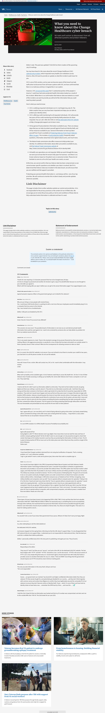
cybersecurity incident (33, 74)
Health (16, 101)
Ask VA (72, 256)
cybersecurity (52, 212)
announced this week (42, 91)
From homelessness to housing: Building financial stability (78, 649)
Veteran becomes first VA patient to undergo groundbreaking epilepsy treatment (23, 649)
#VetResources (8, 101)
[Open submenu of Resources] (73, 9)
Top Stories (7, 104)
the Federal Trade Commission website (44, 146)
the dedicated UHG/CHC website (68, 120)
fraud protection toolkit (56, 135)
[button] (102, 9)
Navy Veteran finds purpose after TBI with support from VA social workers (26, 695)
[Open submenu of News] (63, 9)
